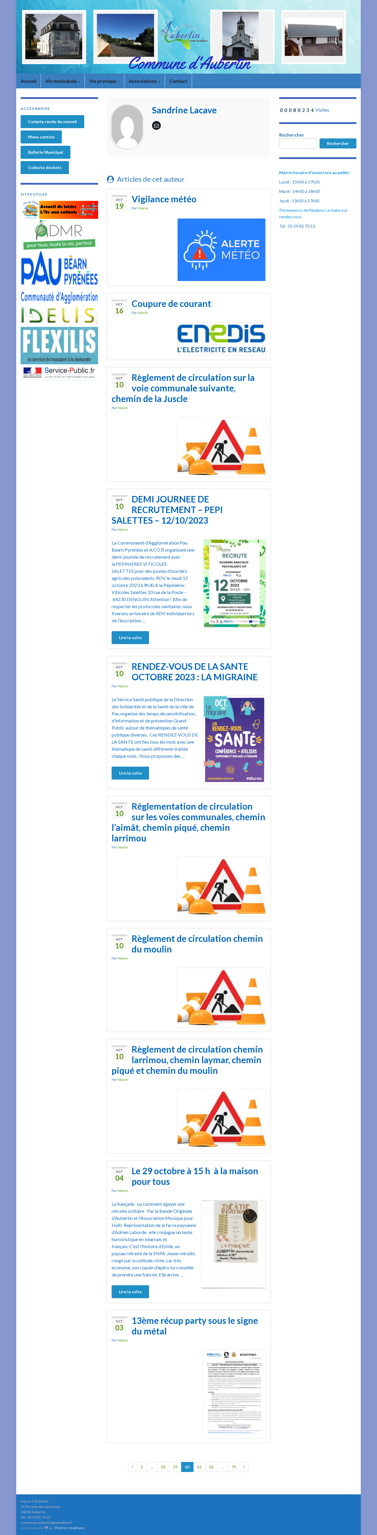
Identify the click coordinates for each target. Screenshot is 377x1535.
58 (163, 1466)
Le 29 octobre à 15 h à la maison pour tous (195, 1176)
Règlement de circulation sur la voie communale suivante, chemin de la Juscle (183, 388)
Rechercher (291, 135)
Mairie (143, 208)
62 (211, 1466)
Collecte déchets (45, 167)
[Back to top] (363, 1521)
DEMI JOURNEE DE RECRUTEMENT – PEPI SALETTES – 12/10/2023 (167, 509)
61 (199, 1466)
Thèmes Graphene (69, 1528)
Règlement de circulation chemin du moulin (197, 943)
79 (234, 1466)
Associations (143, 81)
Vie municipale (61, 81)
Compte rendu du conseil (52, 121)
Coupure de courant (171, 303)
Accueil (28, 81)
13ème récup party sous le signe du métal (195, 1325)
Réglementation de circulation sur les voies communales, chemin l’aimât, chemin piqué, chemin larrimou (188, 822)
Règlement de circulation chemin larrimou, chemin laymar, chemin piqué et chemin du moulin (187, 1060)
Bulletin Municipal (45, 152)
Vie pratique (103, 81)
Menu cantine (41, 136)
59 (175, 1466)
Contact (178, 81)
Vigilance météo (164, 198)
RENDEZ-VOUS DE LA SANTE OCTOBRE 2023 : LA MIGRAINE (195, 671)
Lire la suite (130, 637)
